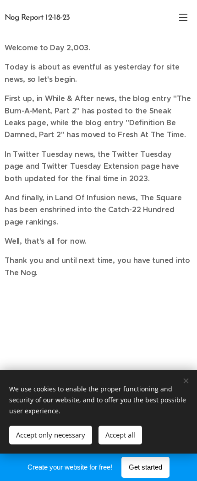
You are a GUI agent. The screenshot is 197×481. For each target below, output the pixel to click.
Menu (183, 17)
